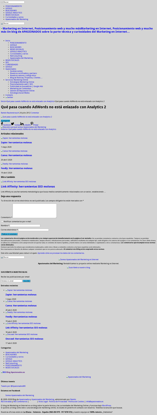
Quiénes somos (16, 71)
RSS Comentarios (20, 401)
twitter (10, 97)
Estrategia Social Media (19, 93)
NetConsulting (16, 56)
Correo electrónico (9, 230)
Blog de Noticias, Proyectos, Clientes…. (26, 78)
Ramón (73, 399)
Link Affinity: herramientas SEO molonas (28, 186)
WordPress (106, 405)
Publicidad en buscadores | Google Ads (26, 86)
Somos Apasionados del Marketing (20, 395)
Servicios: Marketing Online (17, 80)
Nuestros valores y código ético (23, 75)
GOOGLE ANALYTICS (14, 13)
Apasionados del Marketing (17, 19)
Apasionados (11, 69)
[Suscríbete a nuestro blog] (78, 267)
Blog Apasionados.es (15, 372)
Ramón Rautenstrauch (10, 113)
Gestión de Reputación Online (22, 91)
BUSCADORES (11, 10)
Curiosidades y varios (14, 17)
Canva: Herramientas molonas (16, 155)
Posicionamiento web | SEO (21, 84)
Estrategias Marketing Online (22, 82)
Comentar (35, 113)
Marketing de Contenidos (20, 88)
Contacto (9, 95)
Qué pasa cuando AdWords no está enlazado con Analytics (30, 101)
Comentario (6, 217)
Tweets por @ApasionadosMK (13, 386)
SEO (7, 62)
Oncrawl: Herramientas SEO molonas (24, 339)
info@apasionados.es (94, 401)
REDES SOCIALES (12, 15)
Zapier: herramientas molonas (16, 142)
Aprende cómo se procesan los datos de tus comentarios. (61, 253)
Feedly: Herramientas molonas (16, 168)
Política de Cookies (76, 401)
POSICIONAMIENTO (14, 6)
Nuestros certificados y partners (23, 73)
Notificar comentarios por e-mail (17, 221)
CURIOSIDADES (12, 65)
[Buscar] (2, 2)
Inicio (8, 41)
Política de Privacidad (58, 401)
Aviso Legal (43, 401)
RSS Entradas (6, 401)
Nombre (5, 225)
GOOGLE (9, 8)
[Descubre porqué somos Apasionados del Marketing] (23, 127)
